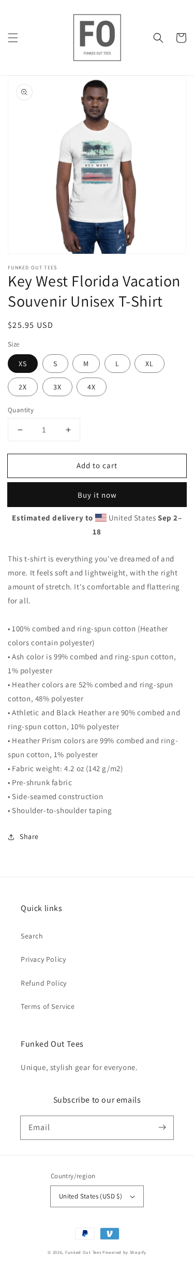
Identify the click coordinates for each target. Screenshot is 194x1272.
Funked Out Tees (83, 1252)
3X (57, 387)
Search (32, 936)
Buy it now (97, 495)
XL (149, 363)
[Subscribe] (162, 1127)
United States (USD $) (90, 1196)
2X (23, 387)
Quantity (21, 410)
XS (23, 363)
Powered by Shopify (124, 1252)
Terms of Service (48, 1006)
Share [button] (29, 836)
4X (91, 387)
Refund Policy (44, 983)
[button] (13, 37)
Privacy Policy (43, 959)
